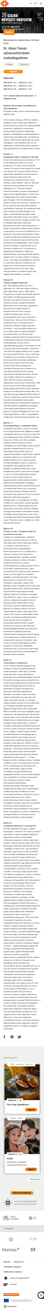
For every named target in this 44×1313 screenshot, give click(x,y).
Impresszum (19, 1262)
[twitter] (19, 1037)
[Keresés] (35, 3)
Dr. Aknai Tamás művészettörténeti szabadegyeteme (17, 53)
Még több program (35, 1179)
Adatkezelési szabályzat (13, 1272)
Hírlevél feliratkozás (22, 1193)
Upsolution (13, 1284)
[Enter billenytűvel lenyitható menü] (41, 3)
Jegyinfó (13, 71)
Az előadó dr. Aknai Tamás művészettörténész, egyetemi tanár (22, 112)
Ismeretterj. (24, 64)
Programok (19, 27)
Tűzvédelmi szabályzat (12, 1267)
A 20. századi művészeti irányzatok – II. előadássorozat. (20, 97)
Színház (20, 1118)
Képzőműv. (29, 1064)
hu (31, 3)
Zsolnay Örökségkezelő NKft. (20, 1278)
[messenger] (12, 1037)
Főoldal (8, 27)
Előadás (9, 64)
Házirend (7, 1262)
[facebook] (4, 1037)
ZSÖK (12, 1064)
